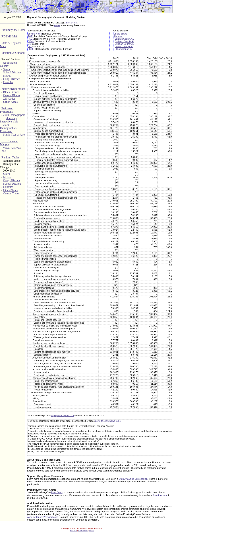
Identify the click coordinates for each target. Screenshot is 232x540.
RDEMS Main (9, 36)
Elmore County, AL (124, 49)
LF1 (30, 44)
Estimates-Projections (6, 110)
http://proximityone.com (62, 415)
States (6, 69)
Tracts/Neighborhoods (12, 88)
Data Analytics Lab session (133, 478)
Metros (7, 75)
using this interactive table (108, 421)
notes (57, 25)
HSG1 (31, 39)
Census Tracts (11, 193)
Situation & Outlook (13, 52)
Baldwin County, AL (124, 39)
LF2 (30, 46)
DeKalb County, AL (124, 46)
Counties (8, 82)
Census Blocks (11, 95)
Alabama (118, 36)
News (91, 530)
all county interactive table (9, 120)
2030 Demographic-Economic (8, 128)
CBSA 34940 (70, 22)
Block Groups (11, 92)
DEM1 (31, 41)
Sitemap (73, 530)
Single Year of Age (14, 134)
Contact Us (83, 530)
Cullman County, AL (124, 44)
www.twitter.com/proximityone (42, 517)
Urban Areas (10, 101)
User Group (57, 492)
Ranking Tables (10, 157)
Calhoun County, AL (124, 41)
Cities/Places (10, 190)
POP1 (31, 36)
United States (120, 34)
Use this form (160, 495)
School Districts (12, 72)
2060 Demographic (14, 114)
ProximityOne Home (13, 29)
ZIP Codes (9, 98)
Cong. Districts (11, 78)
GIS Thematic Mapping (9, 143)
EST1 (30, 49)
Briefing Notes (35, 34)
